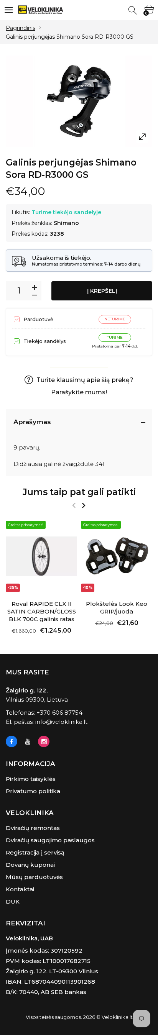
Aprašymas (32, 422)
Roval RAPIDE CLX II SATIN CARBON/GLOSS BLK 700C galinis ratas (41, 611)
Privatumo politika (33, 791)
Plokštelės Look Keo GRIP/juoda (116, 607)
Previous (74, 505)
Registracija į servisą (35, 852)
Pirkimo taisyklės (31, 778)
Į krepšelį (102, 290)
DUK (13, 901)
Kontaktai (20, 889)
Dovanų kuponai (30, 864)
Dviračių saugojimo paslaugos (50, 840)
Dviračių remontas (33, 828)
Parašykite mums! (79, 392)
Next (83, 505)
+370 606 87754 (59, 712)
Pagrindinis (20, 28)
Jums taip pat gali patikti (79, 492)
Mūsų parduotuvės (34, 877)
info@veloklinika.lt (61, 721)
